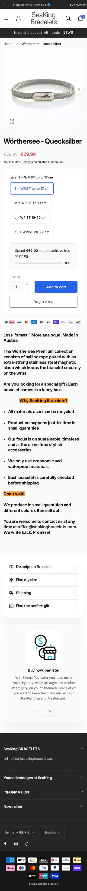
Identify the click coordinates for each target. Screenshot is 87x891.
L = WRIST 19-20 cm (30, 217)
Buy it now (44, 301)
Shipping (27, 162)
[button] (6, 18)
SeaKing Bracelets (48, 883)
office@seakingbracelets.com (47, 526)
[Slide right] (79, 90)
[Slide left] (8, 90)
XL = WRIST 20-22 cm (31, 232)
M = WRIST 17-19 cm (30, 203)
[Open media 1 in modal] (43, 90)
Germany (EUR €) (17, 832)
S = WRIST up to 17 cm (31, 188)
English (50, 832)
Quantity (15, 276)
